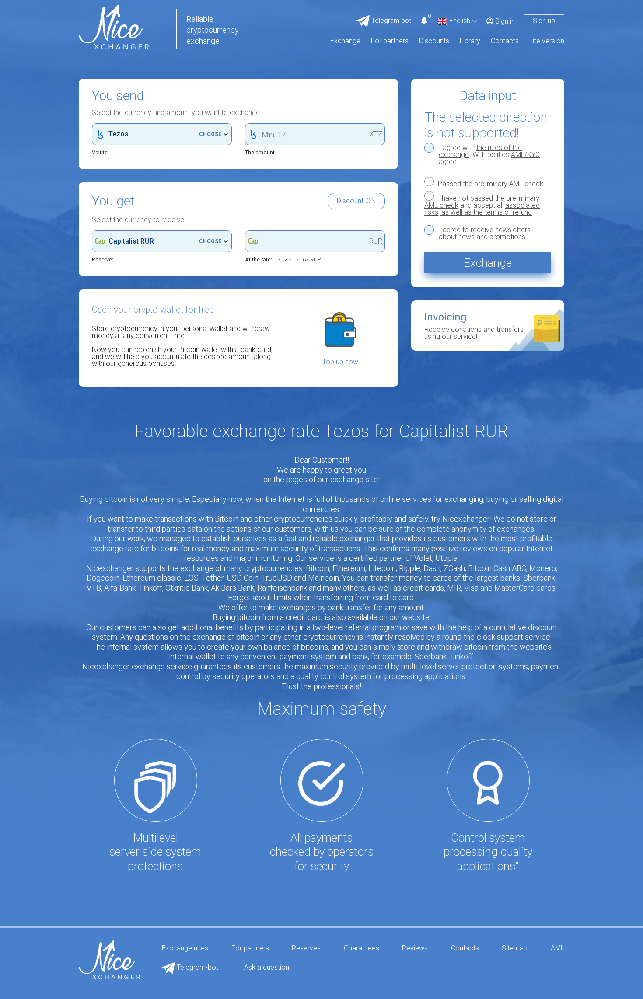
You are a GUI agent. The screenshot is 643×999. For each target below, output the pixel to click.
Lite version (546, 41)
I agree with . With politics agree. (489, 154)
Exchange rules (185, 948)
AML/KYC (525, 154)
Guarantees (361, 948)
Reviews (415, 948)
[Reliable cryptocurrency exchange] (114, 26)
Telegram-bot (196, 967)
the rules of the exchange (480, 151)
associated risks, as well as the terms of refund (482, 208)
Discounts (434, 41)
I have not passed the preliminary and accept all (482, 205)
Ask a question (266, 967)
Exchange (345, 41)
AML (557, 948)
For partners (390, 41)
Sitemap (515, 948)
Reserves (306, 948)
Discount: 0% (356, 201)
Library (470, 41)
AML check (526, 184)
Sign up (544, 21)
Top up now (340, 362)
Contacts (505, 41)
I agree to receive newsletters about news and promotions (485, 233)
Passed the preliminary (489, 184)
